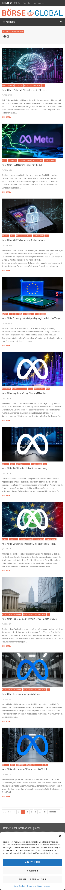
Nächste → (53, 812)
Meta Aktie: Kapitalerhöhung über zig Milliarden (24, 393)
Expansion (13, 161)
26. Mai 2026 (7, 624)
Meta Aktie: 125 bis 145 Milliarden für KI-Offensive (25, 90)
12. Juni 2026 (8, 245)
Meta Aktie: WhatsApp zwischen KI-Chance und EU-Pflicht (29, 543)
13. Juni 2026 (8, 170)
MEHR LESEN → (7, 117)
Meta (26, 85)
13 (45, 812)
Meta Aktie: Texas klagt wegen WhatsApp (21, 694)
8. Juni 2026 (7, 474)
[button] (60, 835)
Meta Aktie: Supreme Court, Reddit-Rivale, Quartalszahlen (29, 618)
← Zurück (7, 812)
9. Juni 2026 (7, 398)
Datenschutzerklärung (34, 886)
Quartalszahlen (23, 464)
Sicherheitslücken (24, 236)
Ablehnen (32, 870)
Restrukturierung (23, 765)
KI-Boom (19, 85)
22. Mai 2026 (7, 699)
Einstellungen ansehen (32, 879)
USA (43, 85)
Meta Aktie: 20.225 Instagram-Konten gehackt (24, 240)
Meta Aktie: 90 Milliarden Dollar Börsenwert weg (24, 468)
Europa (5, 314)
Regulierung (38, 161)
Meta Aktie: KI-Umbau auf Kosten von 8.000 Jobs (25, 769)
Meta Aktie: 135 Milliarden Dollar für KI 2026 (22, 165)
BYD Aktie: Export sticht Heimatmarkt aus (29, 3)
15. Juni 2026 (8, 95)
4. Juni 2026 (7, 549)
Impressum (47, 886)
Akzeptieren (32, 862)
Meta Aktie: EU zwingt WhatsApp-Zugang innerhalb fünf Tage (31, 318)
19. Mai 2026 (7, 774)
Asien (4, 161)
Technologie (35, 85)
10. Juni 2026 (8, 323)
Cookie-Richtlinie (19, 886)
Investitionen (8, 85)
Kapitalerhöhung (19, 389)
